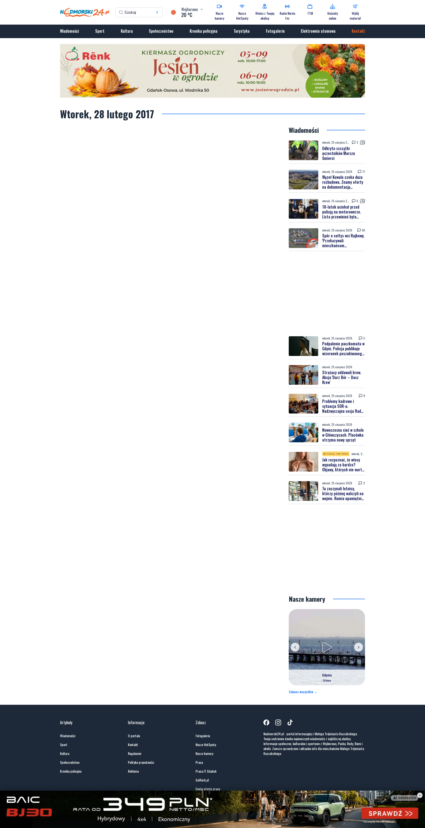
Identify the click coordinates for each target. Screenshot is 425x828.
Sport (100, 31)
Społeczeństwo (161, 31)
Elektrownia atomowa (318, 31)
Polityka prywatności (141, 762)
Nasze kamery (204, 753)
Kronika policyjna (203, 31)
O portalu (134, 735)
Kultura (127, 31)
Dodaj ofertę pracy (208, 788)
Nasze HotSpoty (206, 744)
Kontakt (358, 31)
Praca (199, 762)
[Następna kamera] (358, 647)
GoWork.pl (202, 780)
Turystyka (242, 31)
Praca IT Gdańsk (206, 771)
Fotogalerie (275, 31)
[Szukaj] (157, 12)
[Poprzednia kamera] (295, 647)
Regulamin (134, 753)
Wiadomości (69, 31)
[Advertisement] (327, 293)
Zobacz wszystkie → (303, 691)
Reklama (133, 771)
